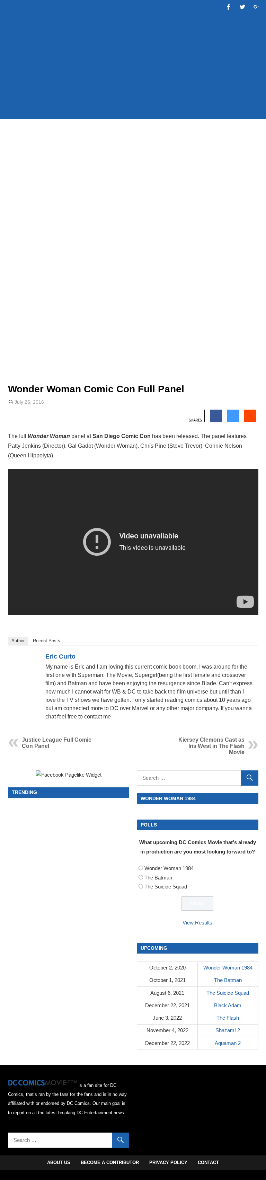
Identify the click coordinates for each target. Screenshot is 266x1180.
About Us (58, 1162)
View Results (197, 923)
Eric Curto (60, 656)
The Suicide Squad (165, 887)
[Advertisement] (134, 92)
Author (18, 640)
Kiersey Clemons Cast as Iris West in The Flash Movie (211, 746)
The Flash (227, 1018)
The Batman (158, 877)
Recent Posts (46, 640)
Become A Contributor (110, 1162)
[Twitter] (250, 658)
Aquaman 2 (228, 1043)
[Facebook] (241, 658)
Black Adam (227, 1005)
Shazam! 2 (227, 1030)
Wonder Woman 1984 (169, 868)
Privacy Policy (168, 1162)
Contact (208, 1162)
